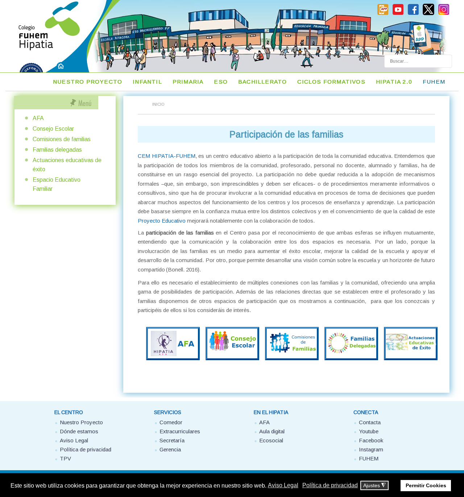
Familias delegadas (57, 150)
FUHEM (434, 82)
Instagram (371, 449)
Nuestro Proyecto (87, 82)
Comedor (171, 422)
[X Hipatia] (428, 14)
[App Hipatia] (383, 14)
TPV (65, 458)
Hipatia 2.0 (394, 82)
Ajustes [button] (374, 486)
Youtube (368, 431)
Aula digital (272, 431)
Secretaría (172, 440)
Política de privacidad (85, 449)
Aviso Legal (74, 440)
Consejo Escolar (53, 129)
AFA (38, 118)
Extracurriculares (180, 431)
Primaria (188, 82)
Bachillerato (262, 82)
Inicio (158, 104)
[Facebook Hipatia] (413, 14)
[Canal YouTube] (398, 14)
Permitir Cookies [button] (426, 485)
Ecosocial (271, 440)
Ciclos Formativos (331, 82)
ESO (221, 82)
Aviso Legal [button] (283, 485)
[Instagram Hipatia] (444, 14)
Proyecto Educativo (162, 221)
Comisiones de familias (62, 139)
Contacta (370, 422)
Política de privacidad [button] (330, 485)
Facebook (371, 440)
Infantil (147, 82)
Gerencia (170, 449)
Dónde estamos (79, 431)
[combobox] (418, 61)
